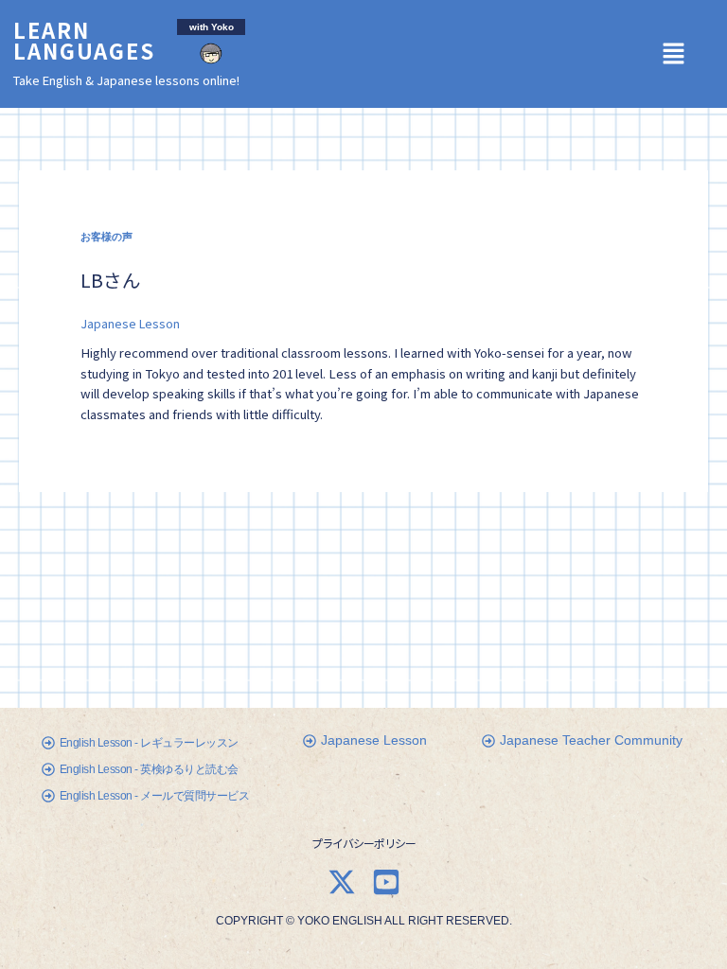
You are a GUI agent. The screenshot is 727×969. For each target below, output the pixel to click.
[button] (679, 53)
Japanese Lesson (130, 323)
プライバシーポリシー (363, 843)
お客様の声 (106, 236)
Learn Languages (84, 39)
